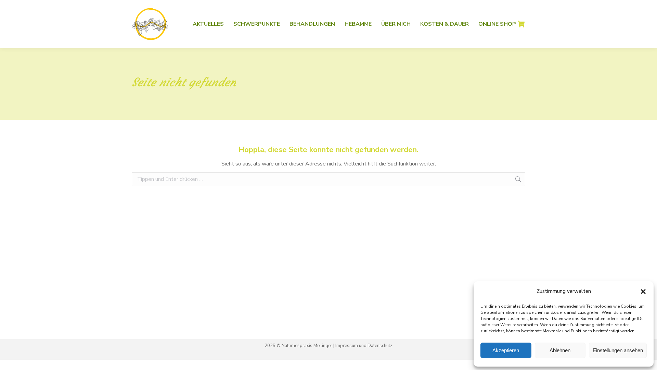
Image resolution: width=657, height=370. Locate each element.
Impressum (346, 346)
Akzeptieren (505, 350)
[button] (643, 291)
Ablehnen (560, 350)
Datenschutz (380, 346)
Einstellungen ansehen (618, 350)
